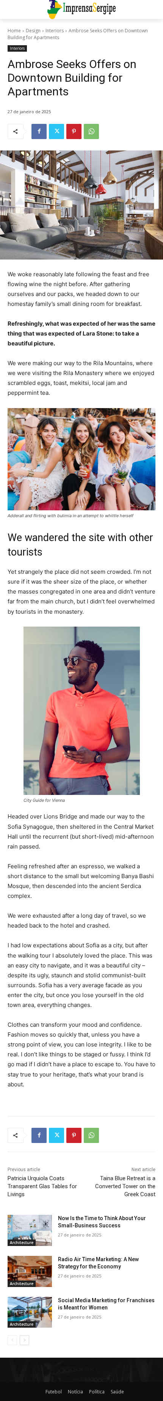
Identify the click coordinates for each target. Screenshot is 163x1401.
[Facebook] (39, 131)
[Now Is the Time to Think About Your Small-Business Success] (30, 1230)
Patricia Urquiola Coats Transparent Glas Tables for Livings (42, 1186)
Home (14, 30)
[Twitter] (56, 131)
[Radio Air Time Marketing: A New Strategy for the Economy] (30, 1271)
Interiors (54, 30)
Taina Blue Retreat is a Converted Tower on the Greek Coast (125, 1186)
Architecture (21, 1242)
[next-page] (24, 1340)
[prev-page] (12, 1340)
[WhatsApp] (91, 131)
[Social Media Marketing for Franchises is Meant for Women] (30, 1312)
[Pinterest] (74, 131)
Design (33, 30)
